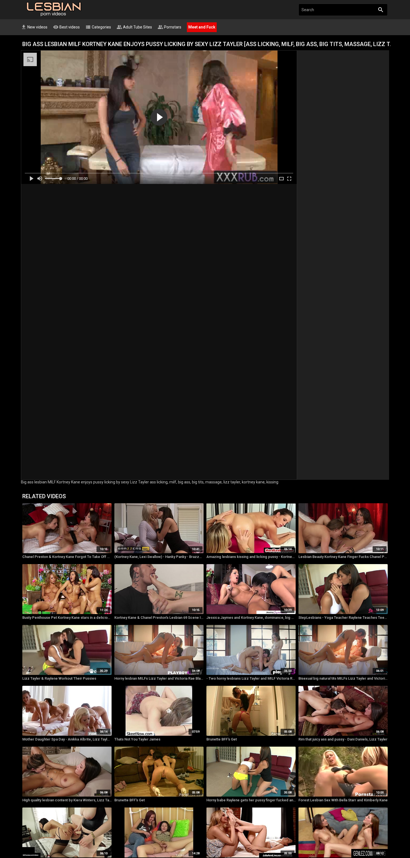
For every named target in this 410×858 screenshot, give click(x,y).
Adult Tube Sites (134, 27)
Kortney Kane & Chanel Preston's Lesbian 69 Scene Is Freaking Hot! (159, 617)
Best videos (66, 27)
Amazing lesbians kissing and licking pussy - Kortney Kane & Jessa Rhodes (251, 557)
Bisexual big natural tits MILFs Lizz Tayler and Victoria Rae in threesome (343, 678)
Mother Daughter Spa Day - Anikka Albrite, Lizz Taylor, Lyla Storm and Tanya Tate (67, 739)
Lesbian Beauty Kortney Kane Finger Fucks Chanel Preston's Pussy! (343, 557)
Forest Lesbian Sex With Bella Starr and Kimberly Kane (343, 800)
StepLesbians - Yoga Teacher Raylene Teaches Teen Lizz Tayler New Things (343, 617)
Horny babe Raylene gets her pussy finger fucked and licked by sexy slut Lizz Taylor (251, 800)
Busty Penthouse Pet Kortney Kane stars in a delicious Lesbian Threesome (67, 617)
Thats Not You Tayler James (137, 739)
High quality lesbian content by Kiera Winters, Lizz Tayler (67, 800)
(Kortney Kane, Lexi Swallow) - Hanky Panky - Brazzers (159, 557)
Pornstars (169, 27)
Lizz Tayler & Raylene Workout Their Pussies (59, 678)
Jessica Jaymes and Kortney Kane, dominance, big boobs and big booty (251, 617)
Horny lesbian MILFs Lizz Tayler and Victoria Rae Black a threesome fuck (159, 678)
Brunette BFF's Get (221, 739)
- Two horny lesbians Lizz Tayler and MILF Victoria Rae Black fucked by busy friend (251, 678)
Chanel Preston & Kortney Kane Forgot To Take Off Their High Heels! (67, 557)
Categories (98, 27)
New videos (34, 27)
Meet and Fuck (201, 27)
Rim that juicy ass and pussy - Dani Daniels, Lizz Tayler (342, 739)
